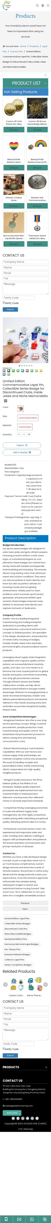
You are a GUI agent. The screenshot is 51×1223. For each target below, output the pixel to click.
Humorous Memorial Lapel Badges (21, 944)
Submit (10, 309)
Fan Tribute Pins (12, 949)
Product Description (20, 538)
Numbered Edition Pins (15, 939)
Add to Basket (20, 452)
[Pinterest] (37, 1118)
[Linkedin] (18, 1118)
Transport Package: (14, 517)
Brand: (8, 468)
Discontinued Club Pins (15, 928)
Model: (8, 464)
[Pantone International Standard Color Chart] (20, 409)
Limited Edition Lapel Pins (16, 918)
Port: (7, 471)
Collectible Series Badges (17, 923)
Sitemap (28, 1129)
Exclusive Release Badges (17, 954)
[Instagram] (32, 1118)
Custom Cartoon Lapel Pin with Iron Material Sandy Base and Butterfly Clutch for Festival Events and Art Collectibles (16, 995)
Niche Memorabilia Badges (17, 933)
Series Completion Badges (18, 964)
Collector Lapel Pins (14, 959)
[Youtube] (27, 1118)
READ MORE (12, 1113)
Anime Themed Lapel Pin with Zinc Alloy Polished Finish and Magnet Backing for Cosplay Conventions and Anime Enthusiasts (34, 995)
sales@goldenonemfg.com (18, 1105)
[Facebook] (13, 1118)
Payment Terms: (13, 496)
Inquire (15, 130)
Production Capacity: (15, 475)
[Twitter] (22, 1118)
